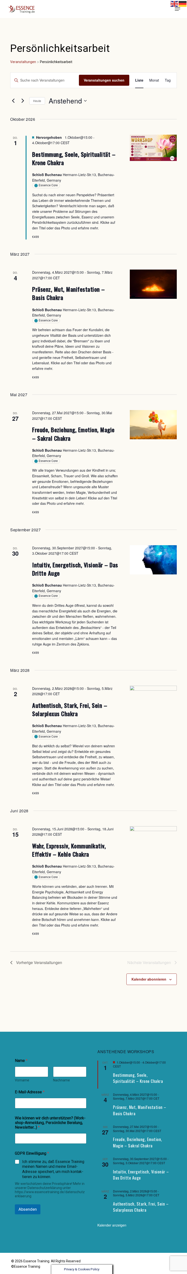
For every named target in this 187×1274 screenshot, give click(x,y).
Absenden (28, 1209)
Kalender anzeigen (111, 1225)
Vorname (22, 1080)
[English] (174, 3)
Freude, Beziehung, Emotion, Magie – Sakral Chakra (73, 433)
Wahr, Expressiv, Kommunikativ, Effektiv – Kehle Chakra (69, 849)
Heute (37, 101)
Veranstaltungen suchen (104, 80)
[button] (177, 9)
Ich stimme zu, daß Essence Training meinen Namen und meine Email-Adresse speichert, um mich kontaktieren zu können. (53, 1169)
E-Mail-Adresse (30, 1092)
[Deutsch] (183, 3)
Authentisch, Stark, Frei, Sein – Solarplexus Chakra (69, 709)
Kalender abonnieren (148, 979)
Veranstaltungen (23, 62)
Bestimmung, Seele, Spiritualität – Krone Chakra (73, 158)
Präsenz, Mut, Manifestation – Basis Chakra (68, 293)
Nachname (61, 1080)
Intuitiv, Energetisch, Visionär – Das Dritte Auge (75, 568)
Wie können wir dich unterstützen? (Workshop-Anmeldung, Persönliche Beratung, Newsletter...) (50, 1123)
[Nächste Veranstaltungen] (23, 101)
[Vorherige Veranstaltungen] (13, 101)
